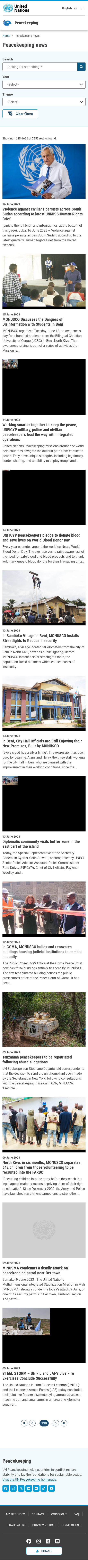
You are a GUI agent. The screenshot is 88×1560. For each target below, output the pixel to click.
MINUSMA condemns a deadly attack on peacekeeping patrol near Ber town (35, 1270)
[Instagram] (13, 1488)
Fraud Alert (17, 1525)
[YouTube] (51, 1488)
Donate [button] (46, 1551)
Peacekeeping (26, 23)
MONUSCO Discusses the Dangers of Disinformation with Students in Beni (32, 322)
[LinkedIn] (28, 1488)
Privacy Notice (43, 1525)
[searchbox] (42, 84)
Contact (38, 1514)
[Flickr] (36, 1488)
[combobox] (44, 84)
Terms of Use (70, 1525)
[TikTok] (44, 1488)
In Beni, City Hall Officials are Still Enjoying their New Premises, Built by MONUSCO (42, 743)
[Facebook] (5, 1488)
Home (6, 36)
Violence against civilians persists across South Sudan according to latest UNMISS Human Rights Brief (42, 214)
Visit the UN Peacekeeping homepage (29, 1479)
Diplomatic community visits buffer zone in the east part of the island (41, 844)
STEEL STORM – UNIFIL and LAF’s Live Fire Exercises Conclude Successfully (38, 1376)
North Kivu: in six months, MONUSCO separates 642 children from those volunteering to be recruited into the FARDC (41, 1167)
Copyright (59, 1514)
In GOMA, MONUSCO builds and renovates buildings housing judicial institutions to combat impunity (42, 951)
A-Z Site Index (15, 1514)
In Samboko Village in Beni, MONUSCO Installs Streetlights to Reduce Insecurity (40, 638)
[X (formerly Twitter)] (48, 1541)
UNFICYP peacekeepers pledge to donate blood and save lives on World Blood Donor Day (41, 538)
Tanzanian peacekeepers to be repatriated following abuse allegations (37, 1059)
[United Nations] (16, 8)
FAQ (76, 1514)
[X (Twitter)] (21, 1488)
